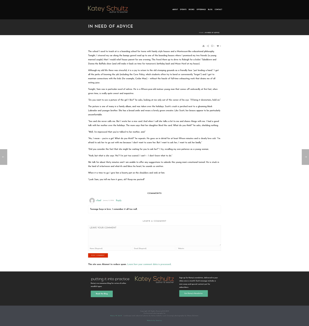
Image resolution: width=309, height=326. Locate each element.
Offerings (201, 9)
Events (183, 9)
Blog (210, 9)
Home (201, 32)
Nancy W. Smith (116, 315)
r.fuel (98, 201)
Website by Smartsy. (154, 320)
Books (191, 9)
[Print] (203, 46)
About (175, 9)
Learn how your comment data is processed (149, 264)
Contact (218, 9)
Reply (118, 201)
